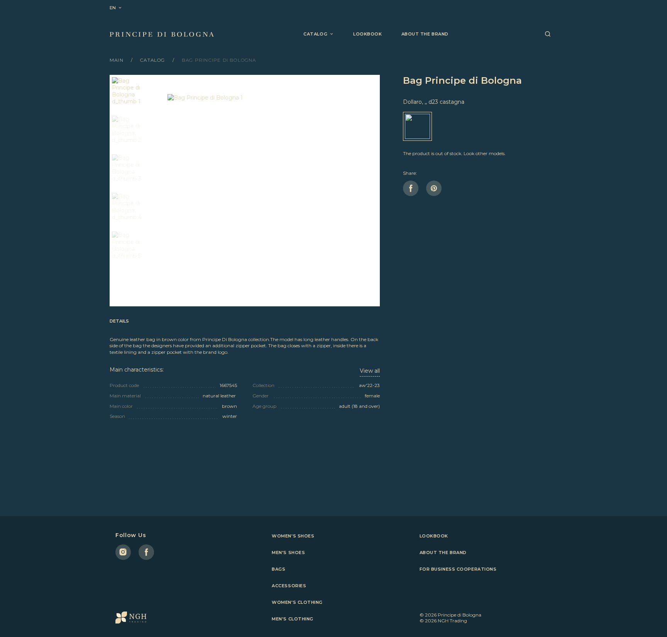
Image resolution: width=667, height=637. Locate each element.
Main (117, 60)
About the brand (425, 34)
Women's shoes (293, 536)
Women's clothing (297, 602)
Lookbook (367, 34)
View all (370, 370)
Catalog (153, 60)
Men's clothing (292, 619)
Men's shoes (288, 552)
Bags (278, 569)
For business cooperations (458, 569)
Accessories (289, 585)
